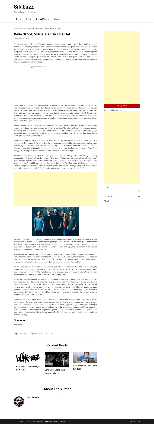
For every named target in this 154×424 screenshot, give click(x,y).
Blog (28, 19)
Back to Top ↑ (135, 421)
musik (40, 334)
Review (23, 29)
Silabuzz (24, 7)
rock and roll (48, 334)
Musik (30, 29)
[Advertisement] (55, 189)
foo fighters (32, 334)
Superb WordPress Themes (54, 421)
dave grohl (22, 334)
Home (18, 19)
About (56, 19)
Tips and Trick (42, 19)
